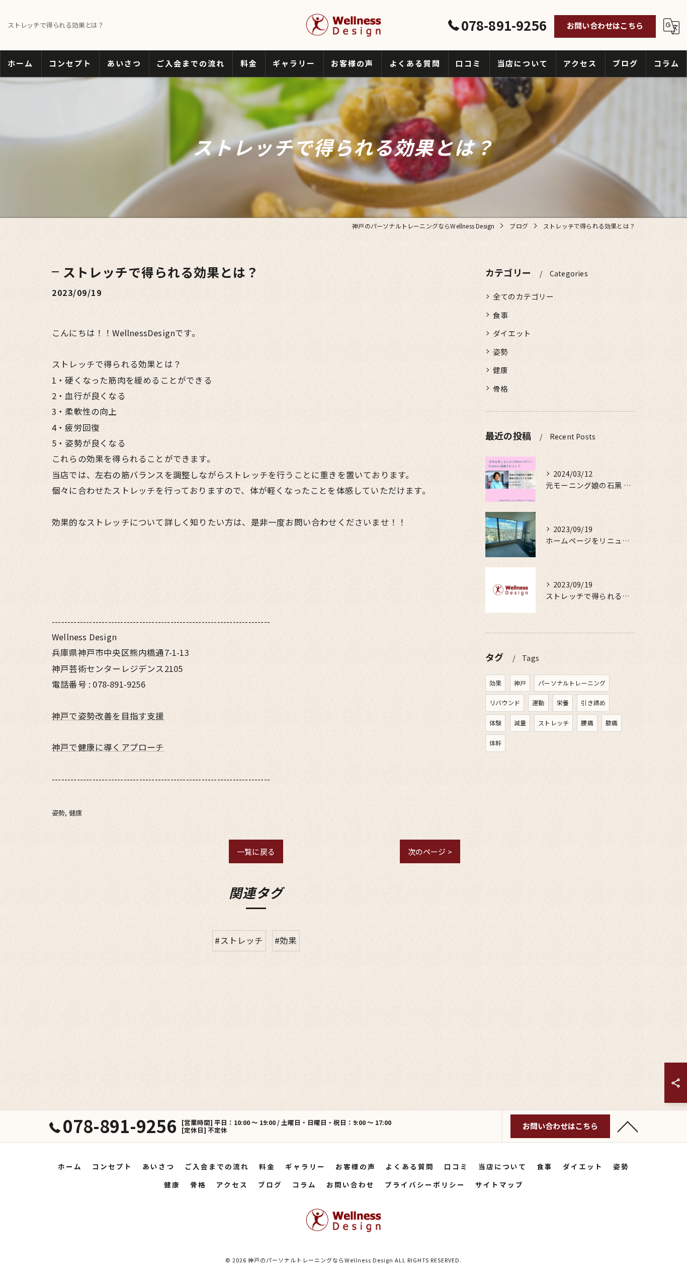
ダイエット (512, 333)
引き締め (593, 702)
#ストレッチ (239, 940)
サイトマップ (499, 1184)
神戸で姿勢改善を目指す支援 (108, 716)
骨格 (500, 388)
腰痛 (587, 722)
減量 (520, 722)
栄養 (563, 702)
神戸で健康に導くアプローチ (108, 747)
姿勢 (58, 812)
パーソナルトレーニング (572, 683)
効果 (495, 683)
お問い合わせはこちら (605, 25)
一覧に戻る (256, 851)
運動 (538, 702)
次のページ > (430, 851)
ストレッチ (553, 722)
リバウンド (504, 702)
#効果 (286, 940)
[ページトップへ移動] (628, 1126)
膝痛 (612, 722)
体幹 (495, 742)
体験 (495, 722)
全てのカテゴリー (523, 296)
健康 (75, 812)
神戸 (520, 683)
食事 (500, 315)
